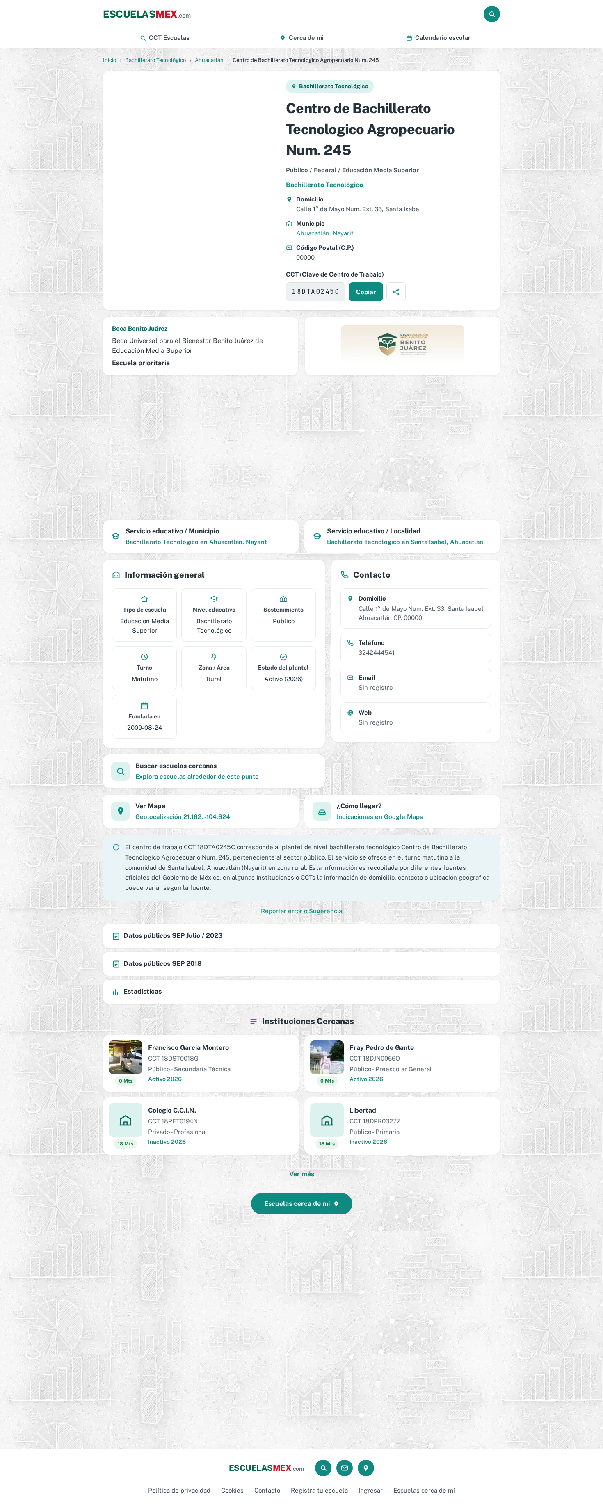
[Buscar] (492, 14)
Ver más (301, 1174)
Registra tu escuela (319, 1490)
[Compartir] (396, 291)
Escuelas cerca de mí (424, 1490)
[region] (194, 190)
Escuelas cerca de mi (297, 1203)
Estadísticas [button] (142, 991)
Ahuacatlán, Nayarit (325, 233)
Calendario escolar (443, 37)
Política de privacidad (179, 1490)
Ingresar (371, 1490)
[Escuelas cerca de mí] (366, 1468)
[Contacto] (344, 1468)
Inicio (109, 60)
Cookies (232, 1490)
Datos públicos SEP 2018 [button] (162, 963)
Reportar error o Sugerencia (301, 911)
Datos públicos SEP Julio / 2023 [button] (173, 936)
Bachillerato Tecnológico (155, 60)
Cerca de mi (306, 37)
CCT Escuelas (169, 37)
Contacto (267, 1490)
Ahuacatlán (209, 60)
